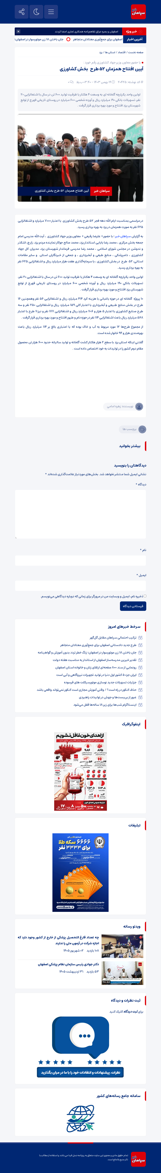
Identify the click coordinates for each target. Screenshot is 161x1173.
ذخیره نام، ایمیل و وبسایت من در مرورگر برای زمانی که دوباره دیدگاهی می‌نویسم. (91, 596)
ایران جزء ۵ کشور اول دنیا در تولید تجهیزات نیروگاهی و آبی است (96, 675)
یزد (100, 52)
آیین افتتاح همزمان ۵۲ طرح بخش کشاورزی (101, 69)
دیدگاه (140, 484)
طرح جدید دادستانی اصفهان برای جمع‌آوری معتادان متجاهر (98, 645)
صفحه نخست (135, 52)
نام (143, 550)
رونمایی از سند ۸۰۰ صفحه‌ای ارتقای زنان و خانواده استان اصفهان (95, 667)
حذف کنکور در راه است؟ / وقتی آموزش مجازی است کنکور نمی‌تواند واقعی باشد (86, 690)
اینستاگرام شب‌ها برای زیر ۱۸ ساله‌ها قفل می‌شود (104, 704)
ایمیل (141, 575)
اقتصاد (122, 52)
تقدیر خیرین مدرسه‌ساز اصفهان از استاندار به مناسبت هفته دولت (94, 660)
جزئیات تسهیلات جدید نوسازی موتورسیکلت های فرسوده (100, 682)
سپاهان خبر (123, 236)
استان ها (110, 52)
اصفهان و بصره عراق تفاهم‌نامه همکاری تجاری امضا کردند (86, 31)
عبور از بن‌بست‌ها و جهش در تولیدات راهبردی (107, 697)
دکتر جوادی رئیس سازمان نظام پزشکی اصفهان (68, 964)
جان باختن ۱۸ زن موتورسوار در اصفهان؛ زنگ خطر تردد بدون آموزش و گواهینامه (87, 652)
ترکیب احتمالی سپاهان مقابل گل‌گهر (113, 637)
